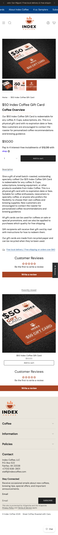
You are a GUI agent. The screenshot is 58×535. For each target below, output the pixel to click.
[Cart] (54, 23)
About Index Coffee (14, 9)
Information (10, 434)
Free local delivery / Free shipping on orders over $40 (30, 249)
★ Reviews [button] (55, 270)
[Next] (54, 3)
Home (4, 97)
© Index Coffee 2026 (11, 514)
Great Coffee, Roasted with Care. (37, 514)
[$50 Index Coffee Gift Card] (29, 323)
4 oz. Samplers (35, 9)
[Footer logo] (10, 408)
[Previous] (3, 3)
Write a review (29, 274)
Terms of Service (25, 508)
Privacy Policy (8, 508)
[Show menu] (3, 23)
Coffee (6, 423)
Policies (7, 444)
